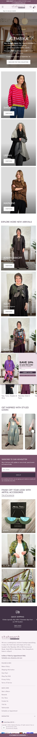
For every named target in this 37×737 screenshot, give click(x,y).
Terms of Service (7, 683)
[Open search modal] (30, 7)
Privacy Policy (6, 679)
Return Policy (6, 666)
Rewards (4, 695)
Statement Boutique (15, 725)
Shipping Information (8, 670)
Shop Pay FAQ (6, 676)
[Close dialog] (36, 353)
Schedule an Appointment (9, 711)
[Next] (34, 2)
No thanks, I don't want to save (28, 375)
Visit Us (4, 704)
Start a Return (6, 691)
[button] (18, 735)
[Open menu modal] (2, 7)
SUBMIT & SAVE (28, 372)
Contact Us (5, 701)
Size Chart (5, 673)
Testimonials (5, 708)
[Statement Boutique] (18, 6)
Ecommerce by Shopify (11, 728)
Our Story (5, 698)
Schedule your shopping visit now (12, 658)
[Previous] (3, 2)
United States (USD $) (9, 722)
